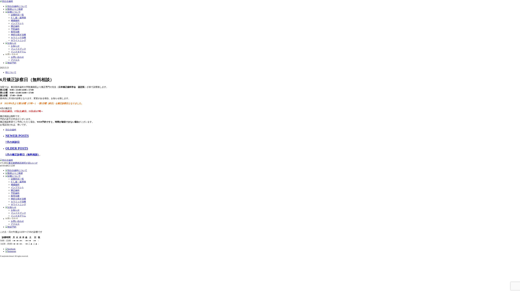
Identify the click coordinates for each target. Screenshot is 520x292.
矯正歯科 (15, 26)
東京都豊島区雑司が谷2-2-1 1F (23, 163)
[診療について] (13, 12)
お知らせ (15, 46)
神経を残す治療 (18, 35)
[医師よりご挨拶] (14, 9)
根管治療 (15, 32)
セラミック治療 (18, 37)
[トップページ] (6, 1)
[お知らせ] (10, 43)
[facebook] (10, 249)
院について (10, 72)
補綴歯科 (15, 20)
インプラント (17, 23)
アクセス (15, 60)
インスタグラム (18, 52)
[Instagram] (10, 251)
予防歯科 (15, 29)
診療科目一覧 (17, 15)
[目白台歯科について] (16, 6)
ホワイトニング (18, 40)
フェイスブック (18, 49)
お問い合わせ (17, 57)
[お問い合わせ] (11, 54)
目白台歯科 (10, 130)
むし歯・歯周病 (18, 17)
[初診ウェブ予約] (10, 63)
